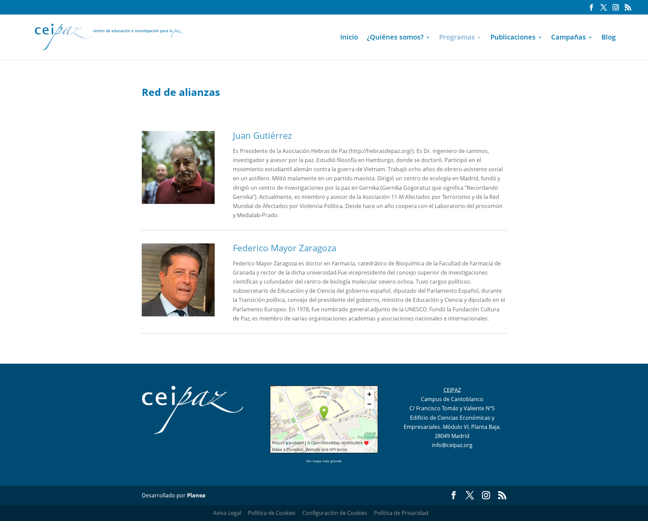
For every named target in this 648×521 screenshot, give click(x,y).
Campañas (568, 38)
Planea (196, 495)
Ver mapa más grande (324, 461)
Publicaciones (513, 38)
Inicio (349, 38)
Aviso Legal (227, 513)
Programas (457, 38)
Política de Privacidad (401, 513)
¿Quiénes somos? (395, 38)
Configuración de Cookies (334, 513)
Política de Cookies (272, 513)
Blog (608, 38)
